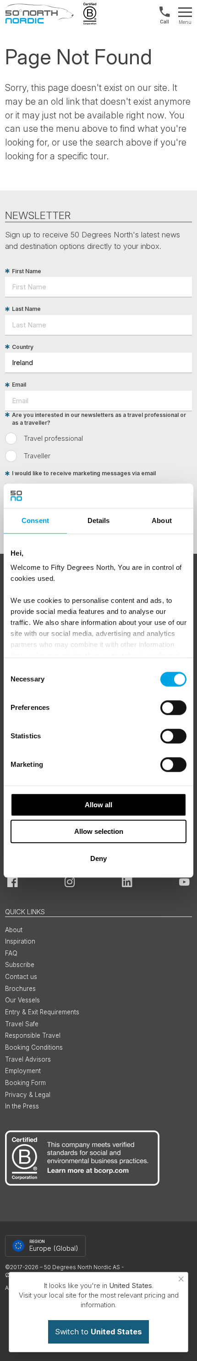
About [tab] (162, 520)
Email (19, 385)
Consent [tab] (35, 520)
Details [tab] (99, 520)
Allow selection (98, 831)
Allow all (98, 805)
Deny (98, 858)
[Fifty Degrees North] (39, 14)
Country (22, 346)
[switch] (173, 707)
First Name (26, 271)
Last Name (26, 309)
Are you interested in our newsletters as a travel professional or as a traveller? (99, 418)
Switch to (98, 1331)
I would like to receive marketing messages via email (84, 473)
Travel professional (53, 438)
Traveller (37, 455)
